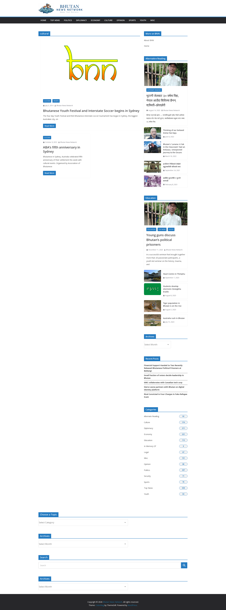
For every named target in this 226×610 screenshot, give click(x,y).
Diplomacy (81, 20)
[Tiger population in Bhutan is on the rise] (152, 306)
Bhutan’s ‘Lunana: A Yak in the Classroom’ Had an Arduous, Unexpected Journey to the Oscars (174, 148)
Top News (55, 20)
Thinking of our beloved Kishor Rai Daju (173, 131)
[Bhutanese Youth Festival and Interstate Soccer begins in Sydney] (91, 70)
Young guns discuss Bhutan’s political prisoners (161, 240)
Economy (95, 20)
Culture (108, 20)
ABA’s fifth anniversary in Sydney (61, 149)
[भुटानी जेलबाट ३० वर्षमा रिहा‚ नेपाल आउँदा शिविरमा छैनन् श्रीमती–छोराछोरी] (166, 74)
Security (147, 476)
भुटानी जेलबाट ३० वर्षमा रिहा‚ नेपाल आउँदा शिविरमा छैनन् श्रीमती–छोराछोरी (162, 100)
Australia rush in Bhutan (174, 318)
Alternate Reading (154, 90)
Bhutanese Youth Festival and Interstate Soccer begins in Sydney (91, 110)
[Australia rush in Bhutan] (152, 320)
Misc (152, 20)
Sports (132, 20)
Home (43, 20)
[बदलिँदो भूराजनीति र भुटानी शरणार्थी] (152, 181)
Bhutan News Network (64, 105)
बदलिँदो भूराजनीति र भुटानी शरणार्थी (171, 179)
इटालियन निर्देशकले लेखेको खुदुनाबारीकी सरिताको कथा (171, 165)
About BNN (149, 40)
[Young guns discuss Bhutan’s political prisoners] (166, 213)
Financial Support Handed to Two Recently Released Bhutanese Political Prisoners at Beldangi (163, 368)
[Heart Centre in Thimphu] (152, 276)
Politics (68, 20)
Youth (143, 20)
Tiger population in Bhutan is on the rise (172, 304)
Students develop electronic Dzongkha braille (172, 289)
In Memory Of (150, 446)
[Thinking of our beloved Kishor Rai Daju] (152, 133)
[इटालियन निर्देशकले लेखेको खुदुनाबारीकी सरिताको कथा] (152, 167)
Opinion (121, 20)
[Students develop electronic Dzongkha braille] (152, 291)
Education (151, 229)
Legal (146, 452)
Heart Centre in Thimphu (174, 274)
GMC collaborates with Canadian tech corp (163, 382)
